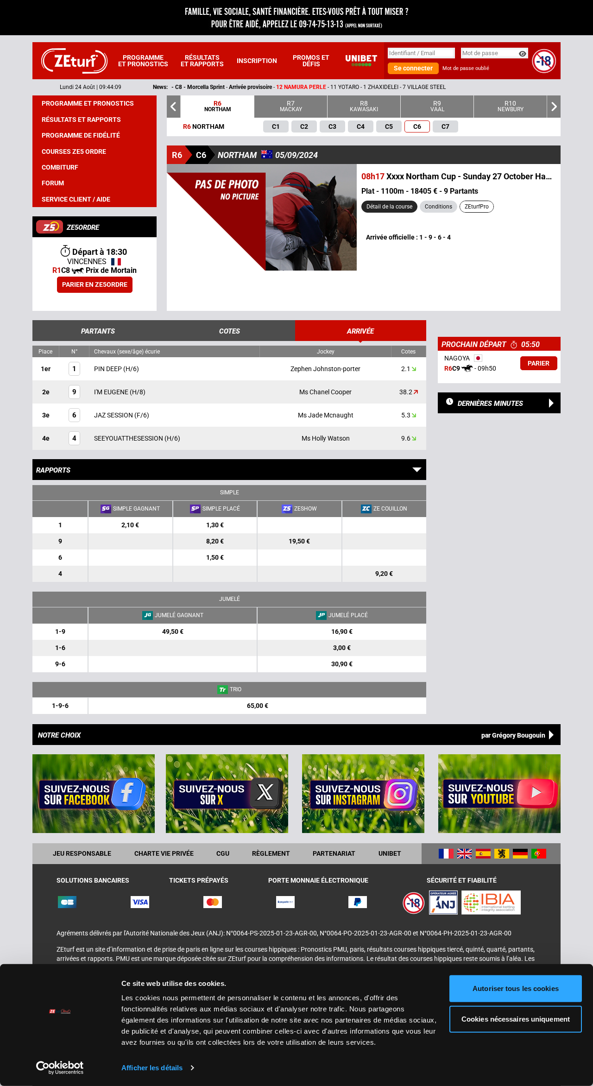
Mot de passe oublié (465, 68)
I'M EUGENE (112, 392)
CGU (222, 853)
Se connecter (413, 68)
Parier (538, 363)
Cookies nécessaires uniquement (515, 1019)
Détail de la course (389, 206)
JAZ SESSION (114, 415)
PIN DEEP (108, 369)
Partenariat (334, 853)
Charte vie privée (164, 853)
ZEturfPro (477, 206)
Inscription (257, 60)
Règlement (271, 853)
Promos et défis (311, 61)
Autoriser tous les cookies (516, 988)
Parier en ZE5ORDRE (94, 284)
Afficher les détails (152, 1068)
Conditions (438, 206)
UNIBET (390, 853)
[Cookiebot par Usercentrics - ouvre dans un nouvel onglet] (60, 1068)
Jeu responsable (82, 853)
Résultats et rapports (202, 61)
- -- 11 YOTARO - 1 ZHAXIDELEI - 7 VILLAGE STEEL (245, 87)
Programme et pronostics (143, 61)
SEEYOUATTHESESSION (129, 438)
